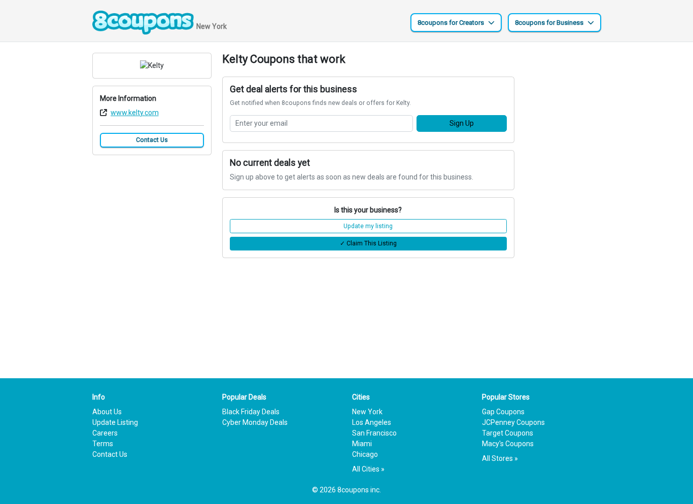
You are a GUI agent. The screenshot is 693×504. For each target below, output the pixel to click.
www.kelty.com (135, 113)
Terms (102, 444)
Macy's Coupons (508, 444)
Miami (362, 444)
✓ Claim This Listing (368, 243)
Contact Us (152, 139)
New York (367, 412)
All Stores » (500, 458)
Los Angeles (371, 422)
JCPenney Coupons (513, 422)
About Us (107, 412)
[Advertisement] (563, 205)
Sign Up (461, 123)
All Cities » (368, 469)
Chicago (365, 454)
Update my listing (368, 226)
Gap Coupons (503, 412)
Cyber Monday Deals (255, 422)
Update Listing (115, 422)
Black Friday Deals (251, 412)
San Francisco (374, 433)
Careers (105, 433)
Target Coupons (507, 433)
